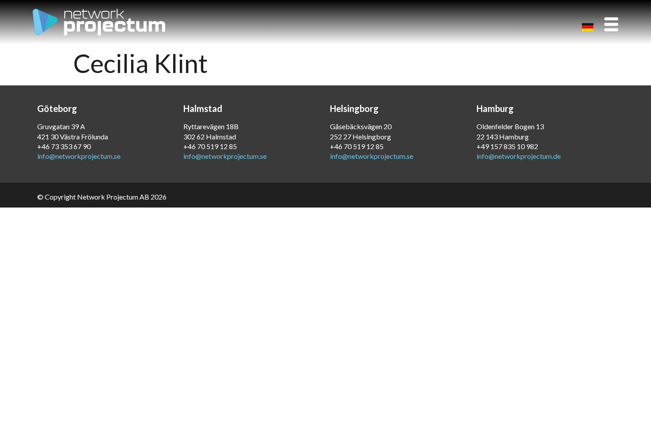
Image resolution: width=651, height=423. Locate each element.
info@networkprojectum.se (78, 156)
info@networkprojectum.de (519, 156)
